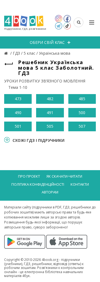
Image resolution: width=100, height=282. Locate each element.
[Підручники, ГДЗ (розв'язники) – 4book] (6, 53)
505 (50, 126)
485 (82, 98)
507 (82, 126)
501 (18, 126)
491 (50, 112)
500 (82, 112)
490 (18, 112)
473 (18, 98)
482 (50, 98)
